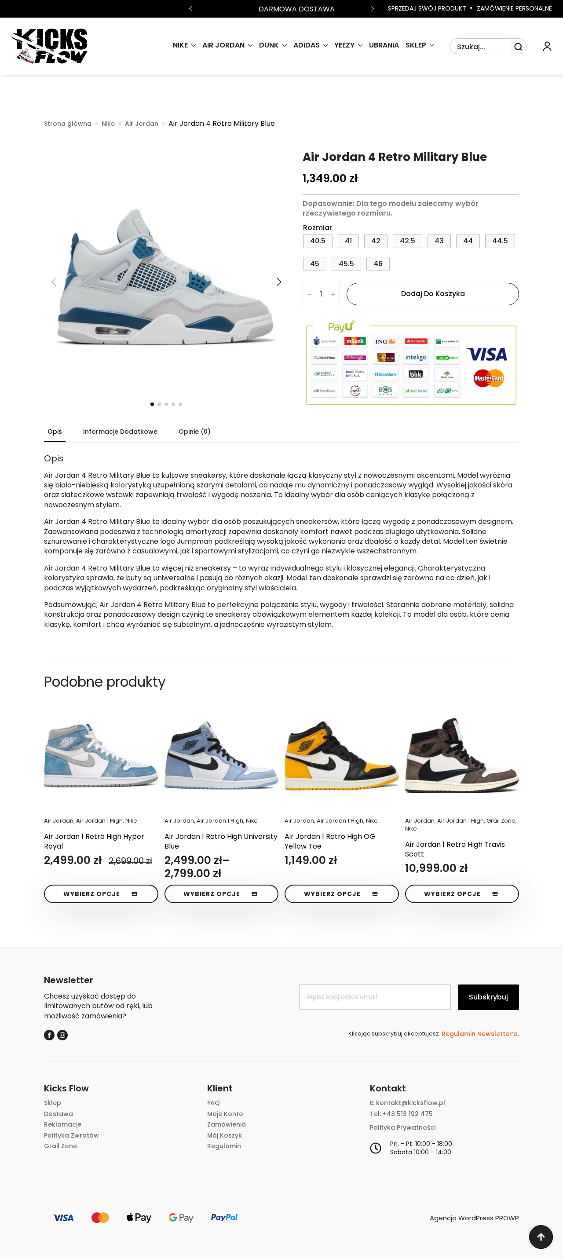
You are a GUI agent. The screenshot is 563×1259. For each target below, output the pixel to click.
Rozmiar (317, 228)
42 (375, 241)
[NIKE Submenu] (192, 46)
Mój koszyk (224, 1135)
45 (314, 264)
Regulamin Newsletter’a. (480, 1034)
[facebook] (49, 1035)
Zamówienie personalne (514, 8)
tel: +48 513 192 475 (401, 1114)
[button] (190, 8)
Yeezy (344, 46)
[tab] (55, 431)
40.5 (317, 241)
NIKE (180, 46)
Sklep (416, 46)
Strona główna (67, 124)
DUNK (269, 46)
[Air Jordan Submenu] (248, 46)
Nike (108, 124)
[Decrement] (309, 294)
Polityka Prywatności (402, 1128)
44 (468, 241)
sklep (52, 1103)
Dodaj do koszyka (433, 294)
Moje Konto (225, 1114)
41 (348, 241)
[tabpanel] (281, 541)
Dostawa (58, 1114)
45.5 (346, 264)
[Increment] (333, 294)
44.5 (500, 241)
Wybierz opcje (91, 893)
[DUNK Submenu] (283, 46)
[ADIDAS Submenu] (324, 46)
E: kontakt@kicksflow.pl (407, 1103)
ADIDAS (306, 46)
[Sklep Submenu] (430, 46)
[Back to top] (541, 1237)
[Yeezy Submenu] (358, 46)
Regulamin (224, 1146)
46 (378, 264)
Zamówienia (226, 1124)
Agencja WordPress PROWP (474, 1217)
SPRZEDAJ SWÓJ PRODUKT (427, 8)
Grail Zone (60, 1146)
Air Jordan (223, 46)
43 (439, 241)
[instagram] (62, 1035)
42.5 (407, 241)
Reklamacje (62, 1124)
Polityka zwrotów (71, 1135)
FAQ (213, 1103)
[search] (518, 47)
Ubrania (384, 46)
